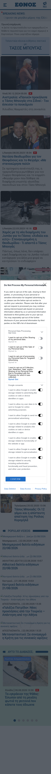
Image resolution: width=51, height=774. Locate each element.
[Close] (45, 285)
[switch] (40, 338)
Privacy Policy (41, 489)
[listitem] (25, 332)
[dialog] (25, 387)
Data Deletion (10, 489)
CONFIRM (15, 479)
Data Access (25, 489)
